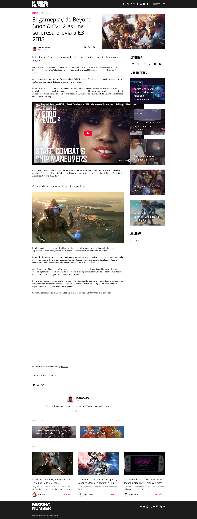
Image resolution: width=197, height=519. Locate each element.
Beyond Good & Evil (40, 375)
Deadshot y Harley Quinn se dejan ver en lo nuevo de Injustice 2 (52, 481)
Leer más (67, 495)
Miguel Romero (88, 495)
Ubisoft (53, 375)
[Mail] (124, 4)
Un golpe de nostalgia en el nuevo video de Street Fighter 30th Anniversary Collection (102, 431)
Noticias (35, 13)
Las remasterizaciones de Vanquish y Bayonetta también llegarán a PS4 (97, 481)
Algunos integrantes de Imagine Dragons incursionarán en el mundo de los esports (53, 431)
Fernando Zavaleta (44, 48)
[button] (157, 4)
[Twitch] (141, 4)
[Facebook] (128, 4)
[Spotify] (147, 4)
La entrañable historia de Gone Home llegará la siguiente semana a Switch (143, 481)
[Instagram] (131, 4)
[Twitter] (134, 4)
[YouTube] (137, 4)
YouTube (64, 366)
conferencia (90, 79)
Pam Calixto (41, 495)
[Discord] (144, 4)
